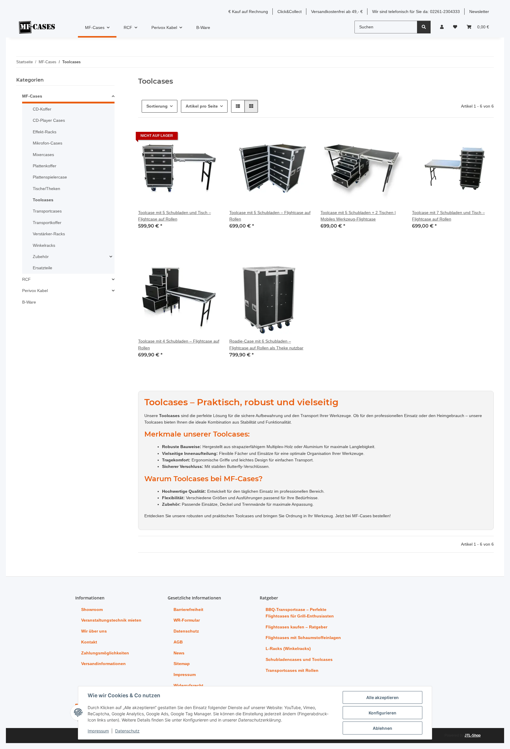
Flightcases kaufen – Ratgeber (296, 627)
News (179, 653)
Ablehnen (382, 728)
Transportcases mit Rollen (292, 670)
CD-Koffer (42, 109)
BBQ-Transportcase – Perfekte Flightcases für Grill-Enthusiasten (300, 612)
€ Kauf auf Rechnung (248, 11)
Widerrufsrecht (188, 685)
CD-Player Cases (49, 120)
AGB (178, 642)
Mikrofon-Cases (47, 143)
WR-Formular (187, 620)
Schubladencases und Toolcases (299, 659)
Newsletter (479, 11)
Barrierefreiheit (188, 609)
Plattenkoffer (44, 165)
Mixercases (43, 154)
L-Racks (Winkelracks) (288, 648)
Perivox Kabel (35, 290)
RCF (26, 279)
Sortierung (157, 106)
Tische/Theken (46, 188)
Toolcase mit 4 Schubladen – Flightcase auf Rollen (178, 344)
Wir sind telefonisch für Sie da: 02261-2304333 (416, 11)
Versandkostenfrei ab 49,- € (337, 11)
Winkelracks (44, 245)
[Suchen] (424, 27)
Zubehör (41, 256)
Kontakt (89, 642)
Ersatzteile (42, 267)
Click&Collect (289, 11)
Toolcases (43, 199)
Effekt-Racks (44, 131)
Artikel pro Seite (202, 106)
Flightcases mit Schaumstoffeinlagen (303, 637)
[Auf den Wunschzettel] (209, 137)
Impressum (98, 730)
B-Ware (29, 302)
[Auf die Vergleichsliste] (194, 137)
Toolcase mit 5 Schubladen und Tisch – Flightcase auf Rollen (174, 215)
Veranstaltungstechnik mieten (111, 620)
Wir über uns (94, 631)
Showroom (92, 609)
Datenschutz (127, 730)
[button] (441, 27)
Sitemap (182, 663)
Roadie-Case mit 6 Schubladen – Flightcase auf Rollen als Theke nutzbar (266, 344)
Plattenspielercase (50, 177)
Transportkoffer (47, 222)
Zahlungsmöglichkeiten (105, 653)
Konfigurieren (382, 712)
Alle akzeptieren (382, 697)
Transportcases (47, 211)
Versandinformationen (103, 663)
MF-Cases (32, 96)
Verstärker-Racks (49, 233)
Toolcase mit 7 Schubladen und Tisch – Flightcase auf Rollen (448, 215)
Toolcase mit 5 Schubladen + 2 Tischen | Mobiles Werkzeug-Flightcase (358, 215)
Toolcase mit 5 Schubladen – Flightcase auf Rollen (269, 215)
